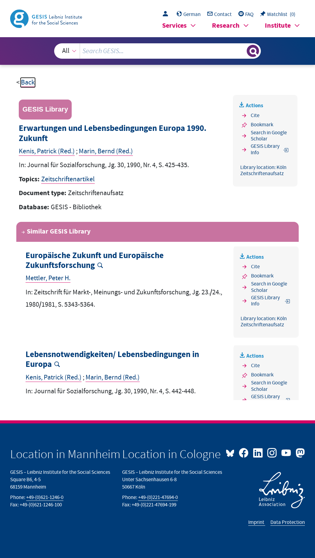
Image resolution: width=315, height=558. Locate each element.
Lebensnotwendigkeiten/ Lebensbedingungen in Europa (112, 359)
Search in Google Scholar (269, 136)
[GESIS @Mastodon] (299, 452)
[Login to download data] (167, 14)
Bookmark (262, 124)
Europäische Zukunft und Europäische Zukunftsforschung (95, 260)
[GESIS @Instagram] (272, 452)
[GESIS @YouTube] (287, 452)
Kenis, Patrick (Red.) (47, 151)
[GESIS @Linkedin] (258, 452)
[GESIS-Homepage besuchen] (46, 18)
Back (28, 82)
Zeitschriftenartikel (68, 179)
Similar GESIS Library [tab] (58, 231)
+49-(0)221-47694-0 (158, 497)
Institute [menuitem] (278, 25)
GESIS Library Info (265, 149)
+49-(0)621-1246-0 (44, 497)
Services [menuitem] (174, 25)
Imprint (256, 522)
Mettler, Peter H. (48, 278)
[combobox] (158, 51)
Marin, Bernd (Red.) (106, 151)
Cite (255, 115)
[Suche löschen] (241, 51)
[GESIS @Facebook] (244, 452)
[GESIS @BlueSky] (231, 452)
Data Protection (287, 522)
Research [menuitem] (226, 25)
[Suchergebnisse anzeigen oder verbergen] (253, 51)
